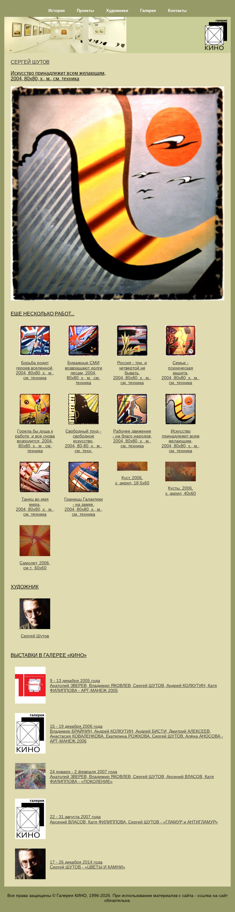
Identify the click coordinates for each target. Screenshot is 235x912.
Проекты (85, 10)
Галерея (148, 10)
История (56, 10)
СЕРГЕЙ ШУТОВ (30, 62)
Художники (117, 10)
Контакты (177, 10)
